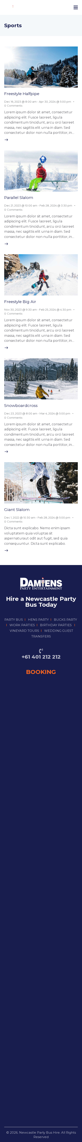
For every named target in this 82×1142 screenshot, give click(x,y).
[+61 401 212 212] (41, 650)
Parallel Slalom (18, 197)
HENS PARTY (38, 620)
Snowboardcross (21, 405)
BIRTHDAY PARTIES (56, 625)
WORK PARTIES (22, 625)
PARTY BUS (13, 620)
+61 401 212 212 (41, 656)
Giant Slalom (17, 509)
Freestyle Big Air (20, 301)
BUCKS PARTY (65, 620)
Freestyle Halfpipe (21, 93)
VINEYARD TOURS (24, 631)
